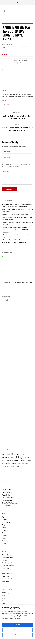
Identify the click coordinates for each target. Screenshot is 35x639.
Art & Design (6, 454)
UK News (9, 44)
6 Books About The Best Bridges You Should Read (17, 282)
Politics (29, 460)
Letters (4, 571)
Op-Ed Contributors (8, 565)
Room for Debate (7, 579)
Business (18, 454)
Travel (4, 466)
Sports (14, 463)
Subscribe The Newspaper (10, 503)
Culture (24, 454)
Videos (13, 466)
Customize (17, 630)
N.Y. (3, 460)
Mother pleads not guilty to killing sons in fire (16, 227)
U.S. (8, 466)
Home (3, 44)
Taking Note (5, 576)
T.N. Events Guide (7, 497)
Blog (13, 454)
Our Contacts (6, 505)
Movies (27, 457)
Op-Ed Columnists (7, 557)
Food (3, 525)
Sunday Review (6, 573)
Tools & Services (7, 492)
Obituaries (17, 460)
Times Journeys (7, 500)
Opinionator (5, 568)
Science (8, 463)
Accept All (17, 624)
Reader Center (6, 490)
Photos (23, 460)
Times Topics (6, 495)
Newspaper (9, 460)
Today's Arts (24, 463)
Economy (5, 457)
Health (12, 457)
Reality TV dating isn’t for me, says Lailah (15, 214)
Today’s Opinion (7, 555)
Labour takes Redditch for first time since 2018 (17, 117)
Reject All (17, 635)
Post (3, 463)
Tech (19, 463)
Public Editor (6, 581)
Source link (5, 105)
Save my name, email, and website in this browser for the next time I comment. (16, 165)
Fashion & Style (6, 522)
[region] (17, 622)
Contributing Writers (8, 563)
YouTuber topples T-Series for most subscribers (17, 240)
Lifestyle (20, 457)
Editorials (4, 560)
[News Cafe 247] (18, 11)
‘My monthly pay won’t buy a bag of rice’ (15, 242)
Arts (3, 517)
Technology (5, 541)
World (18, 466)
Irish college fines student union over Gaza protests (17, 129)
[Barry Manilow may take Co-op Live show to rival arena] (17, 77)
